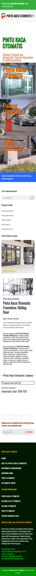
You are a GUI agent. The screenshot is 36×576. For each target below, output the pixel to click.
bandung (12, 356)
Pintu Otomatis (6, 224)
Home (4, 458)
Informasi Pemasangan (11, 468)
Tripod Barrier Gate (7, 229)
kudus (11, 358)
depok (30, 350)
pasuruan (23, 354)
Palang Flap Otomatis (8, 215)
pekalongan (25, 358)
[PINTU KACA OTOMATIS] (17, 16)
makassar (6, 362)
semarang (6, 356)
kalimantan (13, 362)
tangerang (6, 352)
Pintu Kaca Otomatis (8, 211)
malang (25, 356)
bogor (26, 350)
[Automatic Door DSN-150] (18, 383)
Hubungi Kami (7, 473)
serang (10, 360)
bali (20, 362)
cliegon (5, 360)
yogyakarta (19, 356)
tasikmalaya (17, 358)
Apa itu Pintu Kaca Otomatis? (14, 463)
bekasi (12, 352)
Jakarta (21, 350)
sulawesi (25, 360)
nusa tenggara (17, 360)
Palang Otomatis (6, 220)
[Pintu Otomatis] (18, 256)
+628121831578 (7, 6)
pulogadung (24, 352)
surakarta (6, 358)
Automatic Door (8, 482)
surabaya (17, 354)
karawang (17, 352)
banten (5, 354)
